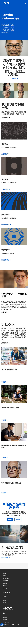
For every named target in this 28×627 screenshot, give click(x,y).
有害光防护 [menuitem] (5, 585)
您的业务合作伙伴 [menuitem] (7, 592)
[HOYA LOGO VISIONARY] (5, 3)
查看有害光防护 (5, 260)
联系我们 (10, 519)
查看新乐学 (4, 312)
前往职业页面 (4, 558)
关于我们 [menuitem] (5, 600)
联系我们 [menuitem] (5, 602)
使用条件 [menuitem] (5, 619)
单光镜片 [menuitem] (5, 583)
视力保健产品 (4, 117)
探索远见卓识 (4, 343)
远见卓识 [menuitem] (5, 596)
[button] (14, 613)
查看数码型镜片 (5, 224)
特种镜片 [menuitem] (5, 588)
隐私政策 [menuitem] (5, 617)
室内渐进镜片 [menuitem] (6, 578)
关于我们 (14, 78)
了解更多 (3, 382)
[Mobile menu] (25, 3)
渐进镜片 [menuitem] (5, 575)
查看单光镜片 (4, 189)
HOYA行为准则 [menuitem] (6, 622)
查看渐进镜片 (4, 154)
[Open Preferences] (2, 624)
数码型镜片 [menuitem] (5, 580)
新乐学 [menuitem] (4, 573)
